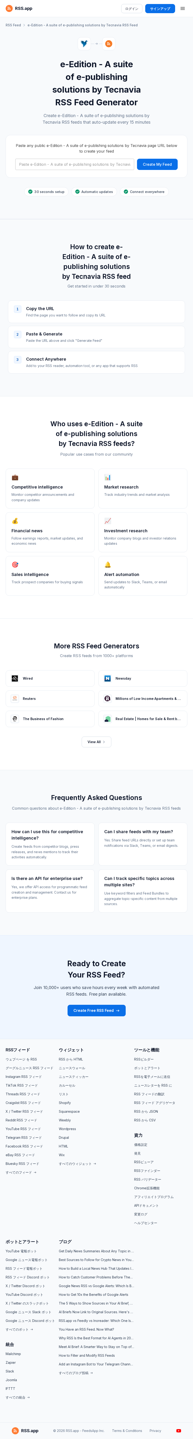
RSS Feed (13, 25)
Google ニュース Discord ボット (30, 1321)
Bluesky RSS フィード (22, 1164)
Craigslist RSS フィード (23, 1103)
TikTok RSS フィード (22, 1085)
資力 (138, 1135)
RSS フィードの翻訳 (149, 1094)
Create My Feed (157, 164)
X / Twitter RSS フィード (24, 1111)
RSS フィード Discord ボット (28, 1277)
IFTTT (10, 1389)
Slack (10, 1371)
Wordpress (67, 1129)
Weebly (65, 1120)
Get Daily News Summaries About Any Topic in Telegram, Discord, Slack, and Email (96, 1251)
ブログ (65, 1241)
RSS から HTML (71, 1059)
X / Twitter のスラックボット (27, 1303)
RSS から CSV (145, 1120)
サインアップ (160, 9)
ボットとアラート (147, 1068)
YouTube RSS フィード (23, 1129)
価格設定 (140, 1145)
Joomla (11, 1380)
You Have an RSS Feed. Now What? (86, 1329)
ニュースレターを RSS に (153, 1085)
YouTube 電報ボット (21, 1251)
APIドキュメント (146, 1205)
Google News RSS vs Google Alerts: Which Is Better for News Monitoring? (96, 1286)
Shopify (65, 1103)
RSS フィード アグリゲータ (154, 1103)
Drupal (64, 1137)
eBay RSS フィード (20, 1155)
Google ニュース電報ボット (27, 1260)
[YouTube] (178, 1430)
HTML (63, 1146)
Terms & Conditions (127, 1431)
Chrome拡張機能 (147, 1188)
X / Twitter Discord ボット (25, 1286)
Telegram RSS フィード (24, 1137)
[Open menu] (182, 8)
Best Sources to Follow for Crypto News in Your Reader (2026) (96, 1260)
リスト (64, 1094)
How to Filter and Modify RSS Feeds (87, 1355)
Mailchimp (13, 1354)
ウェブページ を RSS (21, 1059)
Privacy (155, 1431)
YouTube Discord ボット (24, 1295)
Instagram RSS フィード (24, 1077)
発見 (137, 1153)
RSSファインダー (147, 1171)
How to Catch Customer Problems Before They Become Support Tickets (96, 1277)
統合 (10, 1344)
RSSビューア (144, 1162)
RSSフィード (18, 1049)
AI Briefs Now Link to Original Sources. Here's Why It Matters (96, 1312)
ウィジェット (71, 1049)
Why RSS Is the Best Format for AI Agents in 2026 (96, 1338)
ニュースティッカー (73, 1077)
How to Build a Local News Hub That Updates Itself (96, 1268)
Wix (62, 1155)
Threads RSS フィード (23, 1094)
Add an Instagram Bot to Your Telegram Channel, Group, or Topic (96, 1364)
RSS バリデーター (147, 1179)
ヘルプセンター (145, 1223)
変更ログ (140, 1214)
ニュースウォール (72, 1068)
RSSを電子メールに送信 (152, 1077)
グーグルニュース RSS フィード (29, 1068)
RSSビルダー (144, 1059)
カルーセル (67, 1085)
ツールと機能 (146, 1049)
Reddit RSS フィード (21, 1120)
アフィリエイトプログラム (154, 1197)
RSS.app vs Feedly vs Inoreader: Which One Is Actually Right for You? (96, 1321)
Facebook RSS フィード (24, 1146)
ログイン (131, 9)
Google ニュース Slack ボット (29, 1312)
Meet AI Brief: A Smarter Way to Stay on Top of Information (96, 1347)
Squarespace (69, 1111)
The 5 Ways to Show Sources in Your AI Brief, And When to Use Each (96, 1303)
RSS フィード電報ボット (24, 1268)
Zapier (11, 1362)
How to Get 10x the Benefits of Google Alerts (93, 1295)
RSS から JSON (146, 1111)
